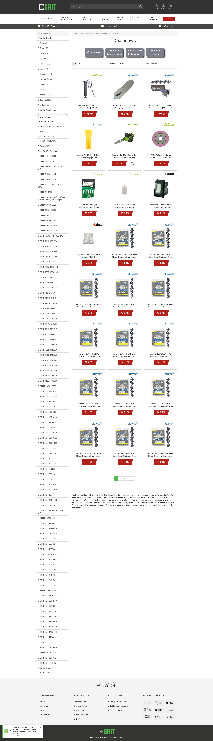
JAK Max (46, 79)
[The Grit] (106, 732)
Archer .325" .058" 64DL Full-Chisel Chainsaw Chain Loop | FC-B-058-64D (160, 456)
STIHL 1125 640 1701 (48, 505)
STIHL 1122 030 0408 (48, 648)
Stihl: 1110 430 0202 (48, 205)
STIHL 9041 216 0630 (48, 324)
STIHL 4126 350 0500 (48, 381)
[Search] (140, 6)
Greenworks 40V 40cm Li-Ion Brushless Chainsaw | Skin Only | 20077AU (124, 157)
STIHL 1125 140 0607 (48, 523)
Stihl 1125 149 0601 (47, 518)
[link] (22, 731)
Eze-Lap (45, 64)
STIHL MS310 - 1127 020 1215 (51, 236)
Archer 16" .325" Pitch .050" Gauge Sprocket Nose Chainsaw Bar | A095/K (124, 108)
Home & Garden (87, 19)
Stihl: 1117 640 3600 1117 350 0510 (50, 185)
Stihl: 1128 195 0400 (48, 161)
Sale (169, 19)
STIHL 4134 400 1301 (48, 376)
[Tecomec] (169, 174)
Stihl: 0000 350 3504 (48, 226)
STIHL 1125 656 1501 (48, 495)
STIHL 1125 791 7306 (48, 485)
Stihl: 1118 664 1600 (48, 174)
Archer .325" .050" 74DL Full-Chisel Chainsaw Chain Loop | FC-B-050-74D (124, 356)
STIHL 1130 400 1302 (48, 397)
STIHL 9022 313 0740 (48, 360)
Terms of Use (80, 702)
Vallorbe (45, 105)
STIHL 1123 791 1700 (48, 565)
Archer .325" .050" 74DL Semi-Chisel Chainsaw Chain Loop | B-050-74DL (161, 356)
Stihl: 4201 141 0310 (48, 156)
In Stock (46, 673)
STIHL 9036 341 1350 (48, 334)
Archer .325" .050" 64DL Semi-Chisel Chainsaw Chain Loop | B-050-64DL (161, 257)
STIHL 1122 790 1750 (48, 611)
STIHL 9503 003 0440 (49, 267)
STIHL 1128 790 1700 (48, 412)
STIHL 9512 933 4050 (48, 257)
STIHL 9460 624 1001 (48, 277)
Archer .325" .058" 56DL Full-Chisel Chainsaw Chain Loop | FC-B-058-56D (88, 456)
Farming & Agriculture (67, 19)
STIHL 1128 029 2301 (48, 433)
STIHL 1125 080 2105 (48, 534)
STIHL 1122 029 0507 (48, 658)
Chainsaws (93, 52)
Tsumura (46, 100)
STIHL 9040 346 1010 (48, 329)
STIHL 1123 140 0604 (48, 596)
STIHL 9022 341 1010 (48, 345)
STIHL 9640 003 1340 (48, 252)
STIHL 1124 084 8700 (48, 554)
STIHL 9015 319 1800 (48, 371)
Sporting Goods (134, 19)
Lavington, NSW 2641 (118, 702)
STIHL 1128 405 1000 (48, 417)
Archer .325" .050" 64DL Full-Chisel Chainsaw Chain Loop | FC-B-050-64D (124, 257)
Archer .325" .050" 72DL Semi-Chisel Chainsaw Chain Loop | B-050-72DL (88, 356)
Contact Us (45, 710)
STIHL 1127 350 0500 (48, 464)
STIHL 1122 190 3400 (48, 632)
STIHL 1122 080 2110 (48, 642)
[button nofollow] (157, 6)
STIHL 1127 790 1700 (48, 459)
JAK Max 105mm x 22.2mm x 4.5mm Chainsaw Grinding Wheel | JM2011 (160, 157)
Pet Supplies (104, 19)
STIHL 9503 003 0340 (49, 272)
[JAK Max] (97, 75)
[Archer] (133, 75)
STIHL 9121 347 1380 (48, 293)
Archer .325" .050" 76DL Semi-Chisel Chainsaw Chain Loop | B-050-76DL (88, 406)
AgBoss (44, 43)
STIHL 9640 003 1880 (48, 241)
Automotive (48, 19)
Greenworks (46, 74)
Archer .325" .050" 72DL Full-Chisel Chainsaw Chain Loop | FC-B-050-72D (160, 307)
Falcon (44, 69)
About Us (44, 702)
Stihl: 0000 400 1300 (48, 220)
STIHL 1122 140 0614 (48, 637)
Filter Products (44, 33)
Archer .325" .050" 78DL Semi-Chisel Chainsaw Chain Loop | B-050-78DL (125, 406)
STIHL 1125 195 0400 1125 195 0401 (51, 511)
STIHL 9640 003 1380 (48, 246)
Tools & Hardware (153, 19)
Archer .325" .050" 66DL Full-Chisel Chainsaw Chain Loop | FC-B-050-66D (88, 307)
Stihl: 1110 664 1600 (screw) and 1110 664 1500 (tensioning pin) (51, 198)
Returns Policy (81, 710)
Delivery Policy (81, 715)
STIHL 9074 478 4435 (49, 314)
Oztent (44, 84)
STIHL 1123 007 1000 (48, 606)
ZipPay (77, 719)
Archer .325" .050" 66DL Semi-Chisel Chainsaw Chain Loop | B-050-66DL (125, 307)
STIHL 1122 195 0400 (48, 627)
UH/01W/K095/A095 (48, 141)
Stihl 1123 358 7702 (48, 591)
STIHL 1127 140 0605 (48, 469)
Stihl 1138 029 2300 (48, 386)
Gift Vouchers (46, 715)
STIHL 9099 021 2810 (48, 308)
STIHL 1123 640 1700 (48, 580)
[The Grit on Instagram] (98, 685)
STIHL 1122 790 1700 (48, 616)
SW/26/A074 (45, 146)
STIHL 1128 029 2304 (48, 428)
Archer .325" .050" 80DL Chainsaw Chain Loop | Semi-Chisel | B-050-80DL (160, 406)
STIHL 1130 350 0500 (48, 402)
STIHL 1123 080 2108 (48, 601)
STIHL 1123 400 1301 (48, 585)
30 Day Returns (168, 26)
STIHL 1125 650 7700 (48, 500)
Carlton (44, 53)
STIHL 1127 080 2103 (48, 474)
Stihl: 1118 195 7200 (48, 179)
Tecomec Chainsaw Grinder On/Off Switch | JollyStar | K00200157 (160, 207)
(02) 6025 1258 (115, 710)
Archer (45, 48)
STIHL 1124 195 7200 (48, 549)
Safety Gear (119, 19)
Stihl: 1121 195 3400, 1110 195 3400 (50, 167)
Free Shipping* (111, 26)
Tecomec (45, 95)
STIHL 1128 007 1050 (48, 448)
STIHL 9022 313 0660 (48, 365)
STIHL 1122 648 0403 (48, 622)
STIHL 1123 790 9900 (48, 570)
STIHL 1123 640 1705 (48, 575)
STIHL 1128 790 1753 (48, 407)
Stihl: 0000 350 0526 (48, 231)
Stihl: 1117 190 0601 (47, 192)
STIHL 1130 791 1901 (48, 391)
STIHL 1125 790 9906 (48, 490)
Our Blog (44, 706)
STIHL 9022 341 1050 (48, 340)
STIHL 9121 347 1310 (48, 298)
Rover (43, 90)
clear (52, 121)
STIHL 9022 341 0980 (48, 350)
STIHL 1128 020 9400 (48, 443)
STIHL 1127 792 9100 (48, 453)
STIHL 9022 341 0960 (48, 355)
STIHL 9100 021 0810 (48, 303)
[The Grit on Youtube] (106, 685)
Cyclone (44, 59)
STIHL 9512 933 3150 (48, 262)
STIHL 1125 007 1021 (48, 544)
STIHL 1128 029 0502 (48, 438)
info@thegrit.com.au (118, 706)
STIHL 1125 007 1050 (48, 539)
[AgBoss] (97, 225)
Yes (41, 131)
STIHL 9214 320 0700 (48, 288)
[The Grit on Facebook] (114, 685)
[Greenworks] (133, 124)
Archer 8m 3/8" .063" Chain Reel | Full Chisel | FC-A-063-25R (161, 108)
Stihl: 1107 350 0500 (48, 210)
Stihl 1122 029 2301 (48, 653)
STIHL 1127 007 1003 (48, 479)
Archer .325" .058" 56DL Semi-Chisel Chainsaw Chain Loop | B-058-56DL (125, 456)
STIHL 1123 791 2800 (48, 560)
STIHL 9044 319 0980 (48, 319)
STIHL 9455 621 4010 (48, 283)
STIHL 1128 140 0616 (48, 422)
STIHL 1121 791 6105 (48, 663)
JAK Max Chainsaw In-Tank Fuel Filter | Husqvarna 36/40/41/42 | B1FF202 (124, 207)
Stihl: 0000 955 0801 (48, 215)
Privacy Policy (80, 706)
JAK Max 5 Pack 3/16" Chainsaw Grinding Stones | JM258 (88, 207)
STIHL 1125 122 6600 (48, 528)
